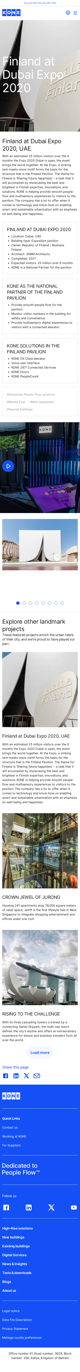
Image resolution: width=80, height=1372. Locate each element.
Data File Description (17, 1320)
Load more (40, 1052)
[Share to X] (26, 1075)
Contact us (10, 1127)
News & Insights (14, 1264)
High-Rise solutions (17, 1228)
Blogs (6, 1282)
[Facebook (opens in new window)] (6, 1206)
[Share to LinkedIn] (16, 1075)
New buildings (13, 1237)
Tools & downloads (16, 1273)
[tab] (18, 603)
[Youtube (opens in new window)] (74, 1206)
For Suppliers (11, 1145)
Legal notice (11, 1311)
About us (9, 1291)
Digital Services (14, 1255)
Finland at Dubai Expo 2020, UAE (36, 736)
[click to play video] (8, 466)
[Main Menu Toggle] (75, 12)
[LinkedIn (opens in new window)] (29, 1206)
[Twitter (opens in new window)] (51, 1206)
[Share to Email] (36, 1075)
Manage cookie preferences (21, 1337)
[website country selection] (68, 12)
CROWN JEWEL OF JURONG (31, 897)
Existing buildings (16, 1246)
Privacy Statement (15, 1328)
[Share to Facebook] (5, 1075)
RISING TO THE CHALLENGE (31, 1014)
